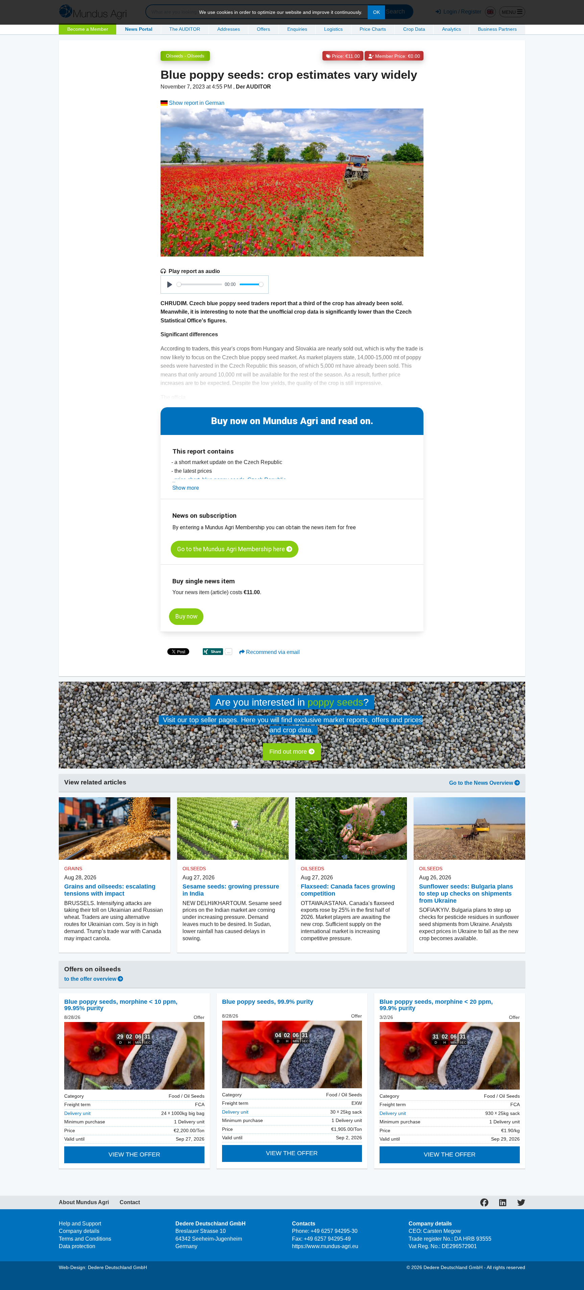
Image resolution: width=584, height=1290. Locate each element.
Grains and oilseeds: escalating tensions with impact (109, 890)
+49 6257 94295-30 (334, 1231)
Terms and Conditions (85, 1239)
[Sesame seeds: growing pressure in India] (233, 828)
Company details (79, 1231)
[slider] (199, 284)
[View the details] (134, 1056)
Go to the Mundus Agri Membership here (231, 549)
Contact (130, 1202)
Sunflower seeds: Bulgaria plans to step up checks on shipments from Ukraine (466, 893)
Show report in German (196, 103)
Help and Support (80, 1223)
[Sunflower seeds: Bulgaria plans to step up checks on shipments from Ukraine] (469, 828)
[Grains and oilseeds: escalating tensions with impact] (114, 828)
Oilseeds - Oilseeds (185, 55)
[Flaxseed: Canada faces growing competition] (351, 828)
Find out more (289, 751)
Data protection (77, 1246)
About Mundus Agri (84, 1202)
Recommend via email (272, 652)
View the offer (134, 1154)
